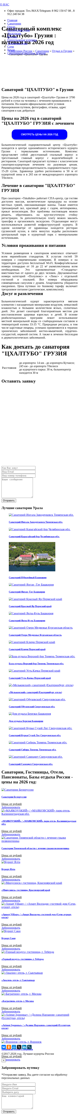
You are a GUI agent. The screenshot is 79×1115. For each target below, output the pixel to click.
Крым (11, 49)
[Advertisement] (39, 426)
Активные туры (17, 43)
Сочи (10, 46)
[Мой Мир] (14, 1047)
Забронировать (10, 807)
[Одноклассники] (9, 1047)
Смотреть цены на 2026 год (39, 134)
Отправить (9, 500)
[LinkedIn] (24, 1047)
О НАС (4, 4)
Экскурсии (14, 33)
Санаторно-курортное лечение (26, 53)
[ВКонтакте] (3, 1047)
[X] (19, 1047)
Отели (11, 26)
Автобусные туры (18, 30)
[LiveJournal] (29, 1047)
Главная (12, 20)
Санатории (14, 23)
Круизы (12, 36)
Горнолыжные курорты (22, 40)
